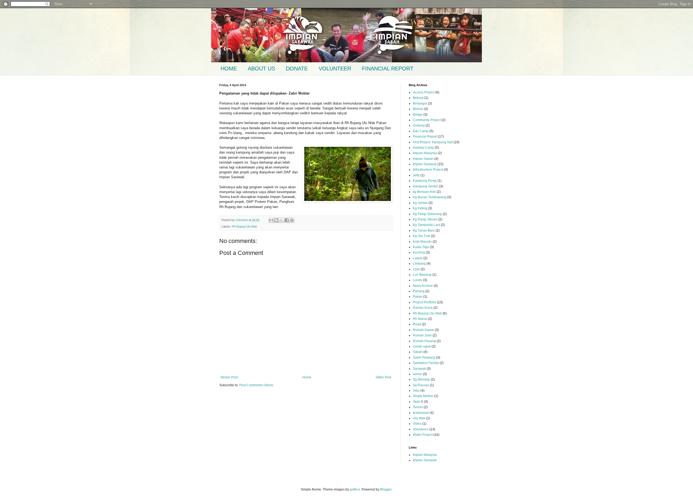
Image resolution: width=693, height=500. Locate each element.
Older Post (383, 377)
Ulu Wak (419, 418)
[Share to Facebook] (286, 220)
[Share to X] (281, 220)
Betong (418, 98)
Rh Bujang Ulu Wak (244, 226)
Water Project (423, 435)
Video (417, 424)
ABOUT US (261, 69)
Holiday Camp (423, 148)
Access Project (423, 92)
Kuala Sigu (421, 247)
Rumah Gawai (423, 330)
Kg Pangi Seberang (427, 214)
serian (417, 374)
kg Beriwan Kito (424, 192)
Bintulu (418, 109)
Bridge (418, 114)
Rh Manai (420, 319)
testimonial (421, 413)
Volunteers (421, 429)
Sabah (418, 352)
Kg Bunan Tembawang (429, 197)
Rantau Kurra (423, 308)
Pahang (418, 291)
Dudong (419, 125)
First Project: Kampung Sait (433, 142)
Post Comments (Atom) (256, 385)
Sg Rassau (421, 385)
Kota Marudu (422, 241)
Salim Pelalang (424, 357)
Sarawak (419, 369)
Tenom (418, 407)
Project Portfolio (424, 302)
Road (417, 324)
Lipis (416, 269)
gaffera (355, 489)
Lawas (418, 258)
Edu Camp (421, 131)
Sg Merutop (421, 379)
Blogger (385, 489)
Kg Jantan (420, 203)
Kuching (419, 252)
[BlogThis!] (276, 220)
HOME (229, 69)
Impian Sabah (423, 159)
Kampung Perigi (425, 181)
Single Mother (423, 396)
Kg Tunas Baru (424, 230)
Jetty (416, 175)
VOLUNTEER (335, 69)
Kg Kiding (420, 208)
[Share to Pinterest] (292, 220)
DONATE (297, 69)
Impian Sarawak (425, 164)
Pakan (417, 296)
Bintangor (420, 103)
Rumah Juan (422, 335)
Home (306, 377)
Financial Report (425, 136)
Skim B (418, 402)
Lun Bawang (422, 275)
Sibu (416, 390)
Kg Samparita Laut (426, 225)
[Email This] (271, 220)
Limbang (419, 263)
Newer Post (229, 377)
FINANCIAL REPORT (387, 69)
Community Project (427, 120)
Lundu (417, 280)
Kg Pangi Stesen (425, 219)
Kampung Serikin (425, 186)
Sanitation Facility (426, 363)
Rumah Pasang (424, 341)
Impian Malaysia (425, 153)
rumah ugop (422, 346)
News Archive (423, 286)
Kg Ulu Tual (421, 236)
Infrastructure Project (428, 169)
